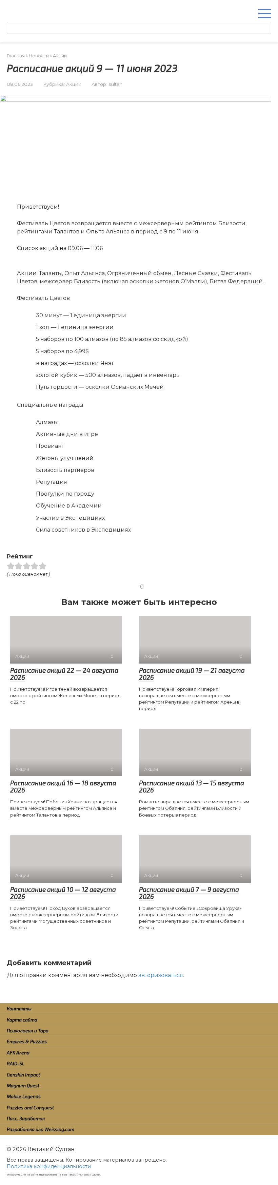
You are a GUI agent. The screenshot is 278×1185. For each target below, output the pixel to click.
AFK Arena (18, 1052)
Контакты (19, 1008)
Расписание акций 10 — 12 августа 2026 (63, 892)
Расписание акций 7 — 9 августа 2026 (189, 892)
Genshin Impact (23, 1074)
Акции (73, 84)
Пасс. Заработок (26, 1118)
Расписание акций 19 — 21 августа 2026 (192, 673)
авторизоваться (160, 975)
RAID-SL (15, 1063)
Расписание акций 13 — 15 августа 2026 (191, 786)
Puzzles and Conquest (30, 1107)
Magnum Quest (23, 1085)
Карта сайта (22, 1019)
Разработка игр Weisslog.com (40, 1129)
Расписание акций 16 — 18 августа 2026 (63, 786)
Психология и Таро (27, 1030)
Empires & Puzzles (27, 1041)
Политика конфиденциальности (49, 1166)
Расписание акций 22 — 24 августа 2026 (64, 673)
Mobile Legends (24, 1096)
